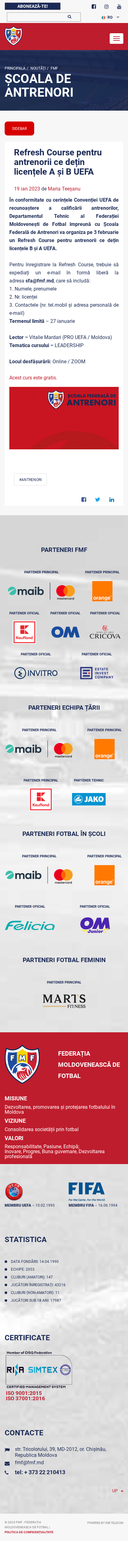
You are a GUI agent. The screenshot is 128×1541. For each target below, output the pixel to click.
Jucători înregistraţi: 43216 (39, 1285)
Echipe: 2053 (23, 1269)
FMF (54, 68)
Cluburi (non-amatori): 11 (36, 1293)
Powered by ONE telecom (105, 1523)
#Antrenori (30, 480)
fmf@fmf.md (29, 1462)
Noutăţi (38, 68)
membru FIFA (81, 1205)
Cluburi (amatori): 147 (33, 1277)
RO (109, 17)
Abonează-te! (32, 6)
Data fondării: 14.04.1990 (36, 1261)
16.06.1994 (107, 1205)
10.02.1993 (45, 1205)
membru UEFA (18, 1205)
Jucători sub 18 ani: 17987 (37, 1300)
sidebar (19, 128)
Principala (15, 68)
